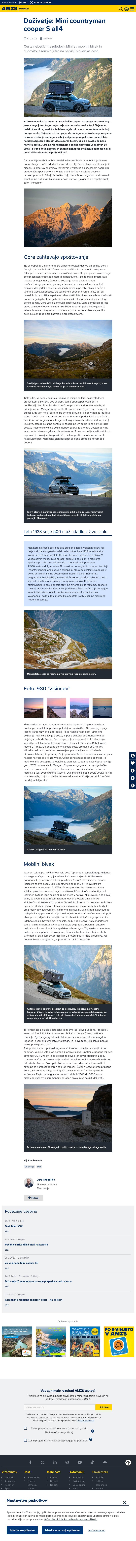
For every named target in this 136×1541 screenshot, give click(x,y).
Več (6, 1231)
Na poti (54, 1485)
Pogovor (9, 1485)
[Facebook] (30, 1462)
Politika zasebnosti (101, 1482)
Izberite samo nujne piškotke (62, 1530)
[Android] (105, 1462)
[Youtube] (80, 1462)
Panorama (78, 1477)
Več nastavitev (96, 1530)
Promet (54, 1477)
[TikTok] (92, 1462)
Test (27, 1472)
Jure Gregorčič (46, 1180)
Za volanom (79, 1485)
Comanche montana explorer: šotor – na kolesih (33, 1300)
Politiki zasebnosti (85, 1420)
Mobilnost (53, 1472)
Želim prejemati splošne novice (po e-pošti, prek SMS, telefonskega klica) (59, 1430)
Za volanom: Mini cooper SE (21, 1263)
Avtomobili (77, 1472)
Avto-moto (10, 1481)
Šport (7, 1488)
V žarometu (9, 1472)
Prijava (104, 1407)
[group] (33, 708)
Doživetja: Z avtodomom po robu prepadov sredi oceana (38, 1281)
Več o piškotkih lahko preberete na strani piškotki (70, 1519)
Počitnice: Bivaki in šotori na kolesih (26, 1244)
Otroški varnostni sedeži (32, 1484)
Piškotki (99, 1477)
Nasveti (54, 1481)
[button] (105, 708)
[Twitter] (42, 1462)
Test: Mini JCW (14, 1226)
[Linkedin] (55, 1462)
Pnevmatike (33, 1477)
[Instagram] (67, 1462)
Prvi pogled (79, 1481)
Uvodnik (9, 1477)
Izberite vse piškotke (22, 1530)
